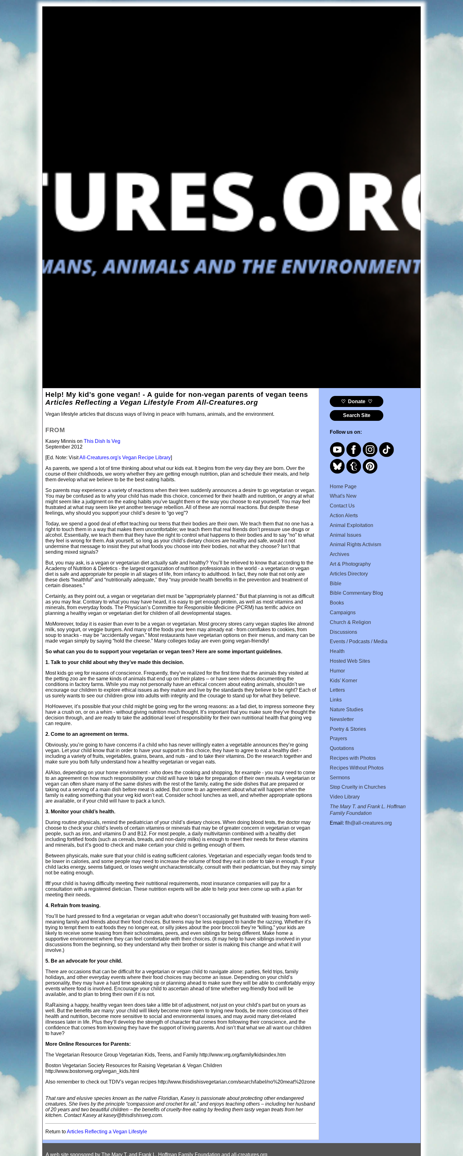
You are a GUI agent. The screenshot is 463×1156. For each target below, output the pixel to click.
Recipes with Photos (353, 758)
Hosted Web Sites (350, 661)
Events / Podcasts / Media (358, 641)
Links (336, 699)
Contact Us (342, 505)
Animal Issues (345, 535)
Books (337, 602)
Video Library (345, 796)
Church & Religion (350, 622)
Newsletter (342, 719)
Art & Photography (350, 564)
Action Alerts (344, 515)
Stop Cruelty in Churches (358, 787)
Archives (339, 554)
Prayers (338, 738)
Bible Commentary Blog (356, 593)
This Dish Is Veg (102, 441)
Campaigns (343, 612)
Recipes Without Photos (357, 767)
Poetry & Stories (348, 729)
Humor (337, 670)
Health (337, 651)
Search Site (356, 415)
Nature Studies (346, 709)
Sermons (340, 777)
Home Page (343, 486)
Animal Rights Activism (355, 544)
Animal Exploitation (351, 525)
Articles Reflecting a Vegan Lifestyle (107, 1131)
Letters (337, 690)
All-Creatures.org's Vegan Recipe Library (125, 457)
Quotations (342, 748)
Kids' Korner (343, 680)
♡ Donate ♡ (356, 401)
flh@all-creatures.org (368, 823)
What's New (343, 496)
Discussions (343, 632)
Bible (335, 583)
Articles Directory (349, 573)
